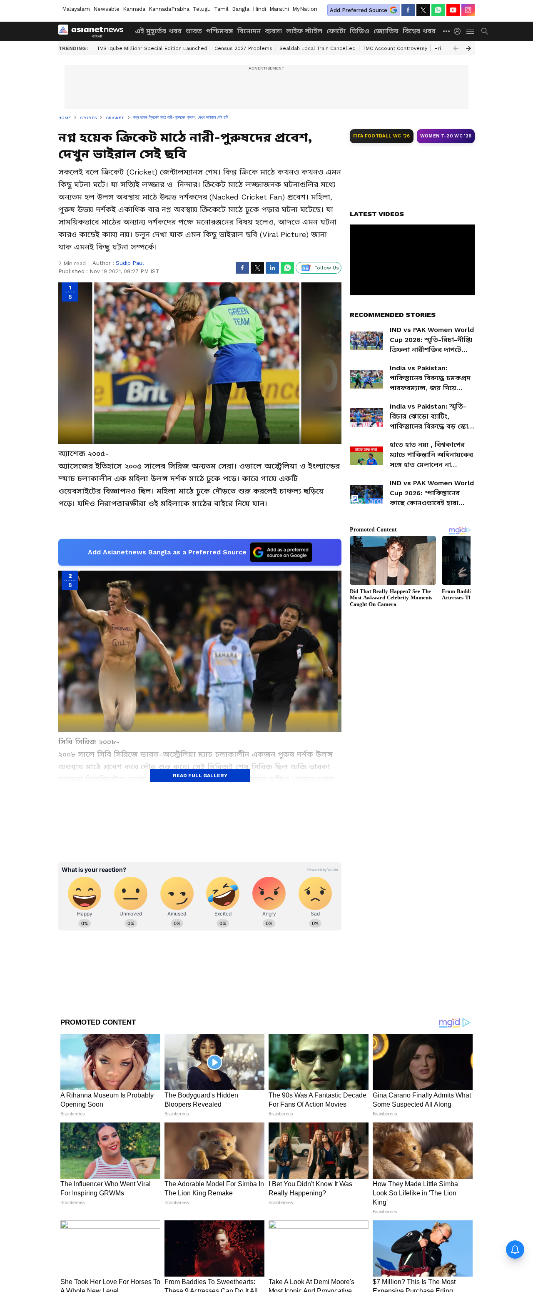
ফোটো (336, 31)
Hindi (259, 9)
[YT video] (453, 10)
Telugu (202, 9)
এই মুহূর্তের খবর (158, 31)
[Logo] (93, 31)
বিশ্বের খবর (419, 31)
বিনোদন (249, 31)
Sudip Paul (130, 263)
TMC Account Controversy (395, 48)
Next (468, 48)
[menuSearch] (484, 31)
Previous (456, 48)
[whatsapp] (438, 10)
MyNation (304, 9)
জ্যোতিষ (386, 31)
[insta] (468, 10)
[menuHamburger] (470, 31)
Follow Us (326, 268)
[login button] (459, 31)
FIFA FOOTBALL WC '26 (381, 136)
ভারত (194, 31)
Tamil (221, 9)
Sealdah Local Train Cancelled (317, 48)
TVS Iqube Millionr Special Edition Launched (152, 48)
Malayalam (76, 9)
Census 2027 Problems (243, 48)
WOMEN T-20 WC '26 (446, 136)
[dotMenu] (447, 31)
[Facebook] (408, 10)
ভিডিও (359, 31)
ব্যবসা (273, 31)
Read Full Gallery (200, 775)
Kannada (134, 9)
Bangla (240, 9)
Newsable (106, 9)
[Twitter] (423, 10)
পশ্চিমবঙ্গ (219, 31)
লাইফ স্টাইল (304, 31)
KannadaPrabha (169, 9)
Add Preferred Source (358, 10)
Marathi (279, 9)
